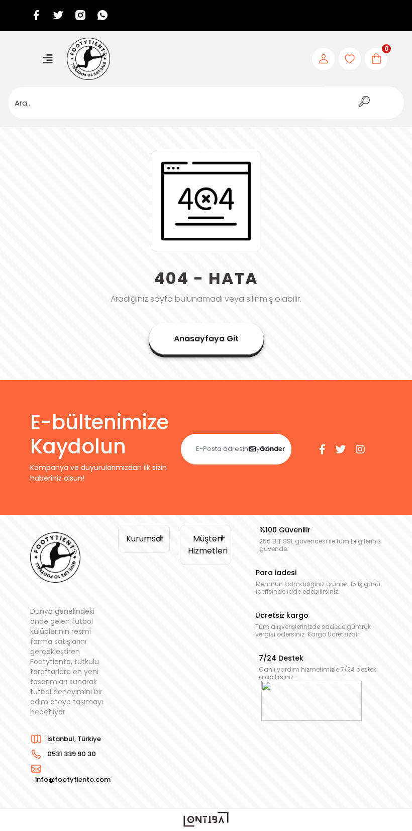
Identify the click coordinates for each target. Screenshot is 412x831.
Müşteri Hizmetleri (208, 545)
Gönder (272, 448)
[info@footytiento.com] (70, 769)
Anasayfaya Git (206, 338)
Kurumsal (144, 538)
